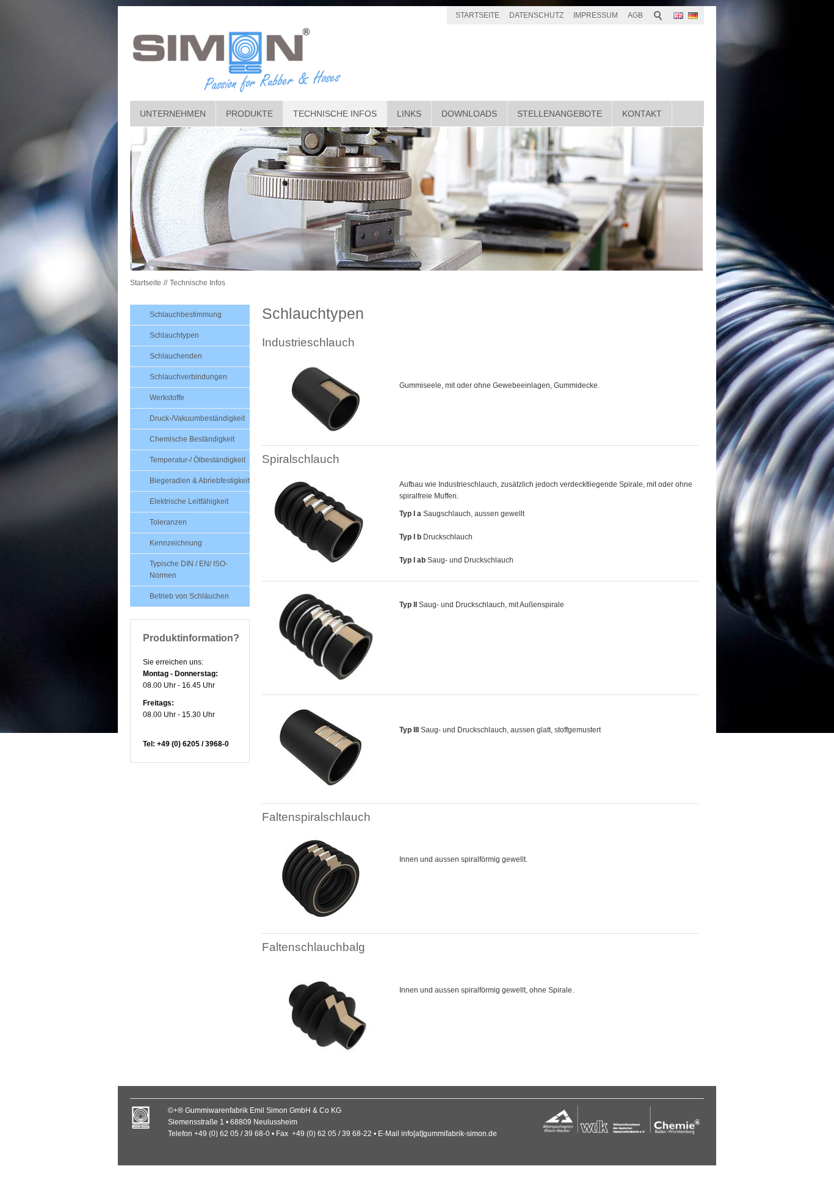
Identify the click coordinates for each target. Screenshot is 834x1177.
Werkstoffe (167, 397)
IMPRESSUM (595, 15)
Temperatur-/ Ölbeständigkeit (197, 460)
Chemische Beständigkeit (192, 439)
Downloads (469, 113)
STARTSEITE (477, 15)
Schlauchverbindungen (188, 377)
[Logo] (621, 1121)
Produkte (249, 113)
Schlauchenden (176, 356)
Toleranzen (168, 522)
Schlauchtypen (174, 335)
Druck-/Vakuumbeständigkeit (197, 418)
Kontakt (642, 113)
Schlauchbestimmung (186, 314)
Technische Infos (335, 113)
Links (409, 113)
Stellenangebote (559, 113)
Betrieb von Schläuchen (189, 596)
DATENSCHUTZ (536, 15)
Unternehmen (173, 113)
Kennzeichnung (176, 543)
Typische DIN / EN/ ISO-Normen (189, 569)
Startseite (145, 283)
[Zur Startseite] (236, 59)
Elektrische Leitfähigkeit (189, 501)
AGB (635, 15)
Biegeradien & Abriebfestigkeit (200, 480)
